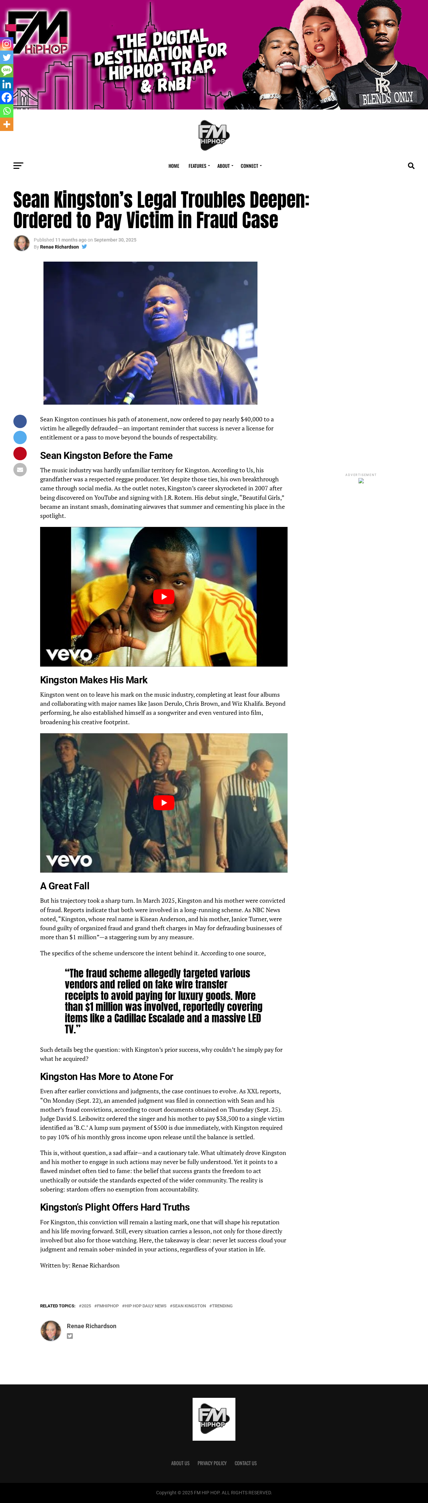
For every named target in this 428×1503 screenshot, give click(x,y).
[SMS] (6, 70)
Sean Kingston (189, 1306)
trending (222, 1306)
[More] (6, 124)
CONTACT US (246, 1462)
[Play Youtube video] (164, 596)
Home (174, 165)
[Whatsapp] (6, 111)
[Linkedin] (6, 84)
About (223, 165)
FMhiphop (108, 1306)
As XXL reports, (260, 1091)
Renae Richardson (59, 247)
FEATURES (197, 165)
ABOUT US (180, 1462)
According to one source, (233, 953)
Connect (249, 165)
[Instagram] (6, 44)
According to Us (232, 470)
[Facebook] (6, 97)
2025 (86, 1306)
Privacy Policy (212, 1462)
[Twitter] (6, 57)
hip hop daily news (146, 1306)
